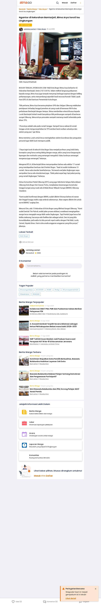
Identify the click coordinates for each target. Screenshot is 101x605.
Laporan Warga (36, 444)
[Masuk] (25, 471)
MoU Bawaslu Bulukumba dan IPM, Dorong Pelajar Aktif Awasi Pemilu (54, 390)
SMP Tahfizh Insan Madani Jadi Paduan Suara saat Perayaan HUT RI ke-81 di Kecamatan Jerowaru (53, 340)
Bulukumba (44, 364)
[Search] (57, 3)
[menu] (80, 2)
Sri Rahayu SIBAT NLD (37, 314)
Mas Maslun (34, 344)
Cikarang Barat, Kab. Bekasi (55, 329)
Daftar (74, 2)
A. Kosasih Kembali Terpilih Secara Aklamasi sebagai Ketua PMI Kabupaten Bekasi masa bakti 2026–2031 (53, 325)
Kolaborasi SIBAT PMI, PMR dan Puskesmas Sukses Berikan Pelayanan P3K (56, 310)
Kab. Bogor (43, 9)
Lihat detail (71, 598)
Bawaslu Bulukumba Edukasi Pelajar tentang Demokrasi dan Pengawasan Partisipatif (55, 375)
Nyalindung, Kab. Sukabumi (57, 314)
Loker (31, 422)
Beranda (22, 9)
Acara (32, 433)
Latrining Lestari (30, 29)
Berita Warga (32, 9)
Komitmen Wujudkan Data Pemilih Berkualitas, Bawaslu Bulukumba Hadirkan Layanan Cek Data (55, 360)
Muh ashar (34, 364)
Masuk (65, 2)
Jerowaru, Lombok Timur (50, 344)
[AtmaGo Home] (26, 3)
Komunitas (34, 455)
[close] (96, 589)
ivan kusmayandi (36, 329)
